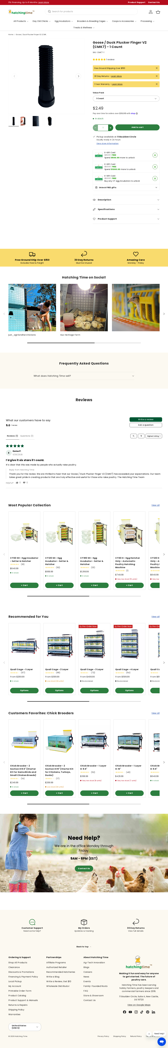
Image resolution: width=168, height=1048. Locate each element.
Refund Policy (136, 1036)
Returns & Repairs (17, 1004)
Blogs (86, 967)
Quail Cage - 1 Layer (21, 669)
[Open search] (133, 436)
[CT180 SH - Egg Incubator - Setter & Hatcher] (94, 533)
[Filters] (141, 436)
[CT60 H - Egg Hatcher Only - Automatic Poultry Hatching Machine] (129, 533)
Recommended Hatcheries (60, 971)
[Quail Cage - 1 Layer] (24, 644)
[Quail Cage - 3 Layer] (94, 644)
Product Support (136, 2)
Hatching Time (21, 1036)
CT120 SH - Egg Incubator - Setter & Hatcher (56, 561)
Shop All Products (17, 962)
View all (155, 505)
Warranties (14, 1014)
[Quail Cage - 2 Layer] (59, 644)
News (86, 976)
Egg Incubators (62, 21)
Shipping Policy (16, 1009)
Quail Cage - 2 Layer (56, 669)
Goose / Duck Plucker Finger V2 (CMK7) (31, 34)
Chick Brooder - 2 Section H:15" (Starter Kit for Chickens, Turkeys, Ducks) (59, 770)
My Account (14, 986)
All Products (20, 21)
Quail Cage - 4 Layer (127, 669)
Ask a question (145, 424)
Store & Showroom (93, 995)
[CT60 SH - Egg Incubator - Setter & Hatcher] (24, 533)
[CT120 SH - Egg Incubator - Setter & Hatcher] (59, 533)
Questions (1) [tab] (26, 436)
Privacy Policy (103, 1036)
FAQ (85, 990)
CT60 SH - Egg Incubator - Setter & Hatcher (24, 559)
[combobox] (91, 11)
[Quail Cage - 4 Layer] (129, 644)
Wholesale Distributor (58, 986)
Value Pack (98, 92)
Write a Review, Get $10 (58, 981)
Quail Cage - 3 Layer (91, 669)
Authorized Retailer (56, 967)
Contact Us (154, 2)
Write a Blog (52, 976)
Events (87, 981)
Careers (87, 971)
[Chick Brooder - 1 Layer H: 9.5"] (94, 741)
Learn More (116, 76)
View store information (107, 143)
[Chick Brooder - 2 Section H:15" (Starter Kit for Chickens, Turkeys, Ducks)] (59, 741)
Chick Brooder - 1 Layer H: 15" (128, 767)
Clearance (14, 967)
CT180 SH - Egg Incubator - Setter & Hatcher (91, 561)
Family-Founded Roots (95, 986)
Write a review (145, 419)
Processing (146, 21)
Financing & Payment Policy (23, 976)
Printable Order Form (19, 990)
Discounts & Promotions (21, 971)
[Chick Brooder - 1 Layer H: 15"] (129, 741)
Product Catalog (17, 995)
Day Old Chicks (40, 21)
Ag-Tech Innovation (94, 962)
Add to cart (138, 127)
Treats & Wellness (82, 27)
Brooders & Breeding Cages (91, 21)
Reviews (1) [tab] (12, 436)
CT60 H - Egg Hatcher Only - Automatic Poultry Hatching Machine (127, 562)
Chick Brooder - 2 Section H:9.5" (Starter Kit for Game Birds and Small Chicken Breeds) (23, 770)
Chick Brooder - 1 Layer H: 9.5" (93, 767)
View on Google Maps (138, 1004)
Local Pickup (15, 981)
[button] (158, 12)
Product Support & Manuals (23, 1000)
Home (10, 34)
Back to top (83, 946)
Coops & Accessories (123, 21)
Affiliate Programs (56, 962)
